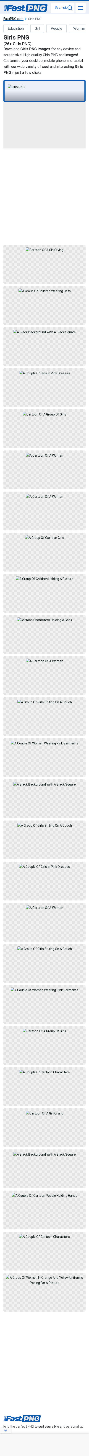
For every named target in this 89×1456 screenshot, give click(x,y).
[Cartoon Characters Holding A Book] (44, 634)
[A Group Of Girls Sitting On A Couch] (44, 716)
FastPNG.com (13, 19)
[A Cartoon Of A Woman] (44, 469)
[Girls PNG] (44, 87)
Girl (37, 28)
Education (16, 28)
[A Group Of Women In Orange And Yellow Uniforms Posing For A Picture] (44, 1292)
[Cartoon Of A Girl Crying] (44, 264)
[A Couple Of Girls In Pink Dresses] (44, 387)
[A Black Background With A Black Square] (44, 346)
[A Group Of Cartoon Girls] (44, 552)
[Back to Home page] (25, 8)
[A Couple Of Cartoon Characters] (44, 1086)
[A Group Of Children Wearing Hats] (44, 305)
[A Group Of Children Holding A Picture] (44, 593)
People (56, 28)
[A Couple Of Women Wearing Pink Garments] (44, 757)
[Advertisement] (44, 196)
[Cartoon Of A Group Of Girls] (44, 428)
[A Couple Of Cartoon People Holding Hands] (44, 1210)
